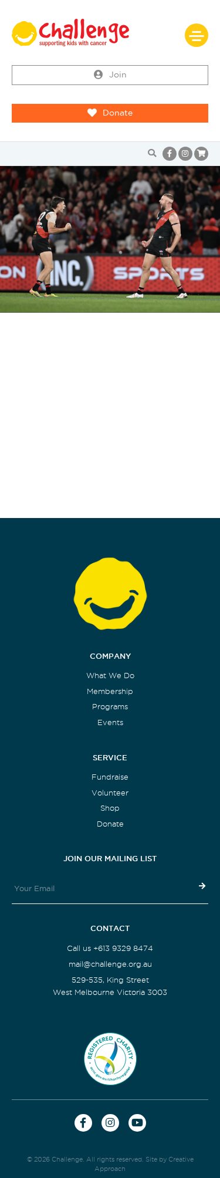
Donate (118, 113)
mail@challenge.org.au (110, 964)
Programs (110, 706)
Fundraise (110, 777)
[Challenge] (110, 32)
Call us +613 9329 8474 (110, 948)
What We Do (110, 675)
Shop (110, 808)
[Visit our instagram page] (185, 154)
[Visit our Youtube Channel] (137, 1123)
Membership (110, 691)
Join (118, 74)
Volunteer (110, 793)
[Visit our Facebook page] (170, 154)
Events (110, 722)
